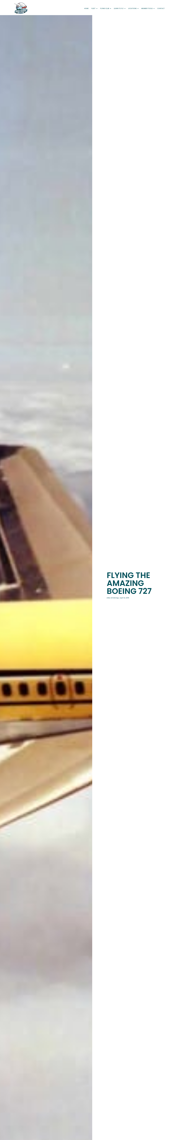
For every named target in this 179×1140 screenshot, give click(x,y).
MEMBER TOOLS (147, 8)
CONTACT (161, 8)
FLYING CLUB (104, 8)
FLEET (93, 8)
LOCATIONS (132, 8)
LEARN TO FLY (119, 8)
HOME (86, 8)
